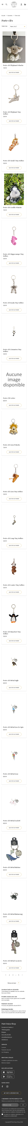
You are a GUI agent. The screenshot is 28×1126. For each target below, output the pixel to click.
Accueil (3, 15)
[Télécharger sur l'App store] (8, 1072)
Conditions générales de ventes (10, 1060)
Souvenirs (9, 15)
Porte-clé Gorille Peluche (12, 207)
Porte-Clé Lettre (9, 398)
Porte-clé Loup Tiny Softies (13, 538)
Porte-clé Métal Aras (10, 774)
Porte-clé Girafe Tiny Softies (13, 161)
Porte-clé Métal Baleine (11, 867)
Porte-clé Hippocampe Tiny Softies (13, 255)
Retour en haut (12, 983)
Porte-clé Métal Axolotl (11, 821)
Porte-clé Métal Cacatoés (12, 961)
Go (23, 1105)
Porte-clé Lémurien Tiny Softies (12, 350)
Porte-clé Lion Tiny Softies (13, 492)
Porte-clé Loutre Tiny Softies (13, 585)
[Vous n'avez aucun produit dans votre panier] (25, 4)
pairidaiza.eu (5, 1039)
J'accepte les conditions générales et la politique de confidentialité (13, 1115)
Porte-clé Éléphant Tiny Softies (12, 113)
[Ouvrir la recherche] (6, 4)
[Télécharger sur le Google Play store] (8, 1077)
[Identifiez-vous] (21, 4)
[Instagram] (7, 1086)
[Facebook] (2, 1086)
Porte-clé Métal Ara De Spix (13, 727)
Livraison (4, 1047)
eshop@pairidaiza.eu (7, 1037)
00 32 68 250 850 (6, 1034)
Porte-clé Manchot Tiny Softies (12, 633)
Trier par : (5, 26)
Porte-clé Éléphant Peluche (13, 65)
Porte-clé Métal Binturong (12, 914)
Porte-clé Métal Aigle (11, 680)
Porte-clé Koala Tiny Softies (13, 303)
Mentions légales (6, 1062)
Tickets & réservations (12, 1093)
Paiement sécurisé (6, 1049)
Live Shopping (5, 1052)
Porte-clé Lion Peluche (11, 445)
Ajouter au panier (14, 72)
